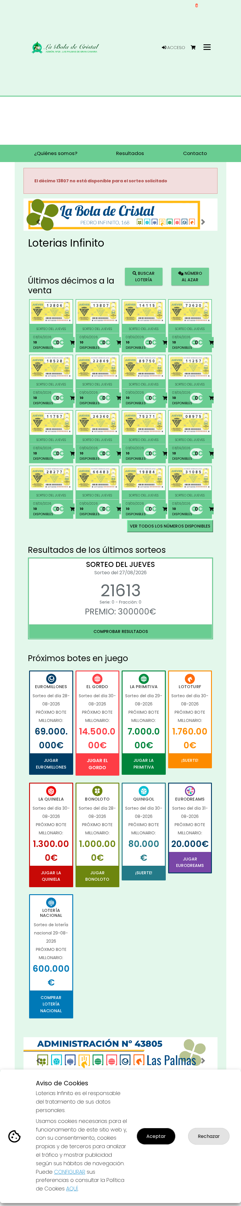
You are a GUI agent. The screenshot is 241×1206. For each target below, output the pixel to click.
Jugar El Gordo (97, 764)
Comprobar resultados (120, 631)
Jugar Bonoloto (97, 876)
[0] (196, 47)
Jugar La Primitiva (143, 763)
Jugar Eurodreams (190, 862)
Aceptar (156, 1136)
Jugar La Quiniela (51, 876)
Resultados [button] (130, 153)
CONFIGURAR (69, 1171)
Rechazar (209, 1136)
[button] (38, 222)
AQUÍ (72, 1188)
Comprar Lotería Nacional (51, 1004)
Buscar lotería (145, 276)
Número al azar (192, 276)
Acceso (175, 47)
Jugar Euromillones (51, 763)
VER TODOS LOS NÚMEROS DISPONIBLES (170, 526)
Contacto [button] (195, 153)
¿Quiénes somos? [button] (55, 153)
